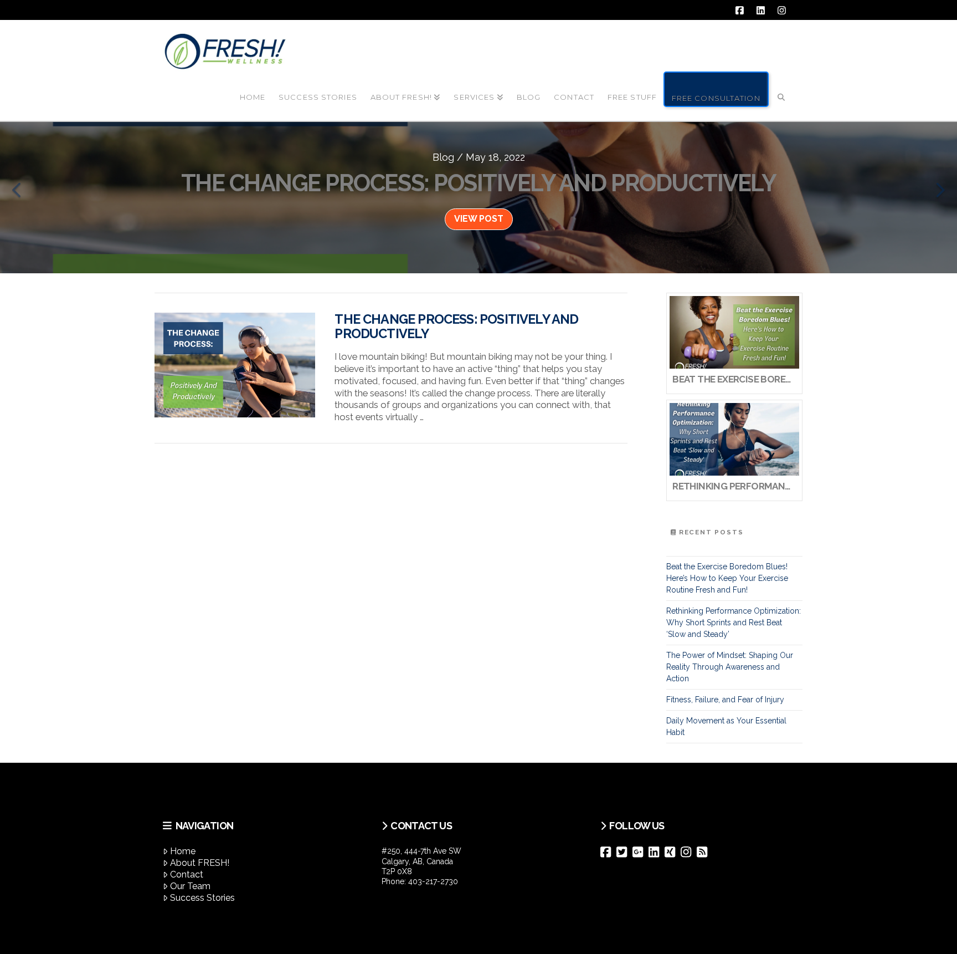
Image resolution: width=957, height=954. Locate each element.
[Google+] (640, 852)
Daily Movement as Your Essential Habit (726, 726)
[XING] (673, 852)
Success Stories (202, 897)
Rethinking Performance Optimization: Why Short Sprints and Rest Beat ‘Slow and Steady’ (733, 622)
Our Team (190, 886)
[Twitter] (624, 852)
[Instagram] (689, 852)
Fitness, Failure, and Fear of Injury (725, 699)
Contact (186, 874)
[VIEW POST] (235, 365)
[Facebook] (608, 852)
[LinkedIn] (657, 852)
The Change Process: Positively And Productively (456, 326)
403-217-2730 (433, 881)
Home (182, 851)
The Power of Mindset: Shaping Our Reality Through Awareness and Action (729, 667)
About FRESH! (199, 863)
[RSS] (705, 852)
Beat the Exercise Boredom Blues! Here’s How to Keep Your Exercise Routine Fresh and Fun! (727, 578)
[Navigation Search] (781, 88)
